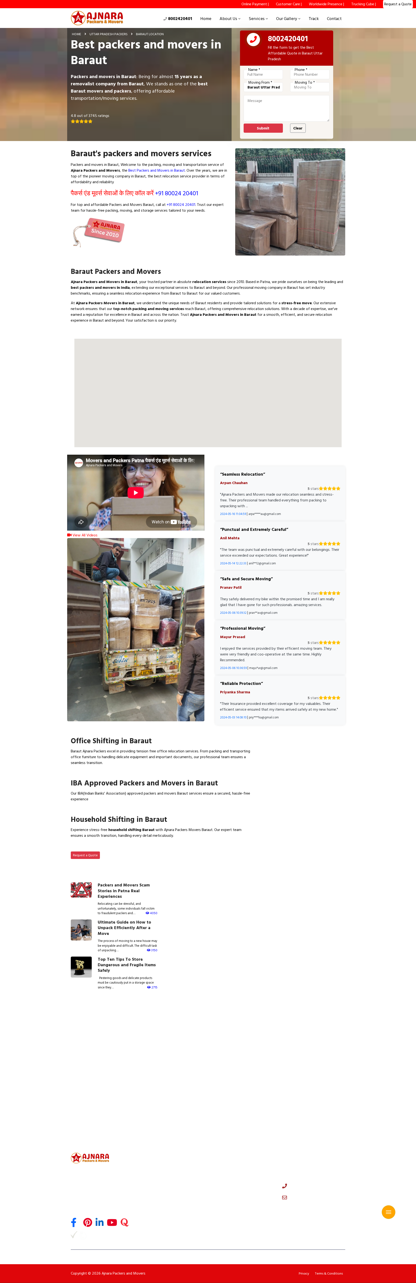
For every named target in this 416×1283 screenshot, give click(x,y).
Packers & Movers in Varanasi (309, 1054)
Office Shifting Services (160, 1173)
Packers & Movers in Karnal (235, 1037)
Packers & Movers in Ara (88, 1095)
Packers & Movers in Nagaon (164, 1119)
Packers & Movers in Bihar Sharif (167, 1095)
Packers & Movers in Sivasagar (93, 1128)
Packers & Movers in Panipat (91, 1037)
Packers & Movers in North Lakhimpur (98, 1136)
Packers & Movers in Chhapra (164, 1103)
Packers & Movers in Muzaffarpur (95, 1087)
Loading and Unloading (159, 1193)
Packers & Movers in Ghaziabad (94, 1029)
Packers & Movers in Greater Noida (169, 1029)
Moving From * (260, 82)
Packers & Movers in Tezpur (307, 1119)
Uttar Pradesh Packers (109, 34)
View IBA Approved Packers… (101, 810)
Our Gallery (286, 18)
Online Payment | (255, 4)
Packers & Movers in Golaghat (309, 1128)
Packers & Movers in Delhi (89, 1021)
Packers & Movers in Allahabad (165, 1062)
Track (314, 18)
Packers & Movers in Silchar (235, 1111)
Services (257, 18)
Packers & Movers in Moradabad (94, 1070)
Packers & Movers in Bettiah (308, 1103)
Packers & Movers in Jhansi (162, 1078)
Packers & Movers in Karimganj (165, 1136)
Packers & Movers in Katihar (308, 1095)
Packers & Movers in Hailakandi (238, 1136)
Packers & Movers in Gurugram (238, 1021)
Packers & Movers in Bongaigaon (167, 1128)
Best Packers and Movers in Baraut (156, 170)
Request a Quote (85, 855)
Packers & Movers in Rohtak (307, 1037)
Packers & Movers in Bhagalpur (166, 1087)
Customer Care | (289, 4)
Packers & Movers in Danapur (236, 1103)
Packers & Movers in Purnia (235, 1087)
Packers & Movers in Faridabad (310, 1021)
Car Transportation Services (163, 1180)
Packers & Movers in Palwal (235, 1046)
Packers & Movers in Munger (91, 1103)
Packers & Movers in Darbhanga (311, 1087)
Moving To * (305, 82)
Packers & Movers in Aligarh (307, 1062)
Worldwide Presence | (326, 4)
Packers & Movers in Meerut (236, 1029)
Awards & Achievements (232, 1187)
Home (205, 18)
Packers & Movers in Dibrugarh (310, 1111)
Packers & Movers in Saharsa (91, 1111)
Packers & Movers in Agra (233, 1054)
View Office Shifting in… (95, 774)
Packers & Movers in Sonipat (308, 1029)
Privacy (304, 1273)
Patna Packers (152, 1228)
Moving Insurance (155, 1207)
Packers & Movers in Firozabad (93, 1078)
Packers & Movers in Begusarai (237, 1095)
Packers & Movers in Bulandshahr (167, 1046)
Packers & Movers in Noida (162, 1021)
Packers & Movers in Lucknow (309, 1046)
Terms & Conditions (329, 1273)
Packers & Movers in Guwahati (165, 1111)
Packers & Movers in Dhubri (235, 1128)
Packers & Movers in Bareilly (235, 1062)
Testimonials (222, 1180)
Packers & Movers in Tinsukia (236, 1119)
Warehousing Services (159, 1214)
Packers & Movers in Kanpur (91, 1054)
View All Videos (85, 535)
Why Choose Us (224, 1173)
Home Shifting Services (160, 1166)
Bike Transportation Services (164, 1187)
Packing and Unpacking (160, 1200)
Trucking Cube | (363, 4)
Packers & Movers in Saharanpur (167, 1070)
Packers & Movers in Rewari (90, 1046)
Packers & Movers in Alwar (162, 1037)
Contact (334, 18)
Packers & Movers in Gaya (306, 1078)
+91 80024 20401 (176, 193)
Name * (254, 70)
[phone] (253, 40)
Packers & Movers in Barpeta (308, 1136)
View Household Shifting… (98, 847)
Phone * (301, 70)
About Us (228, 18)
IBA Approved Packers (159, 1221)
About (217, 1166)
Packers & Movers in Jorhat (90, 1119)
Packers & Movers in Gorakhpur (238, 1070)
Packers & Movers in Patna (234, 1078)
